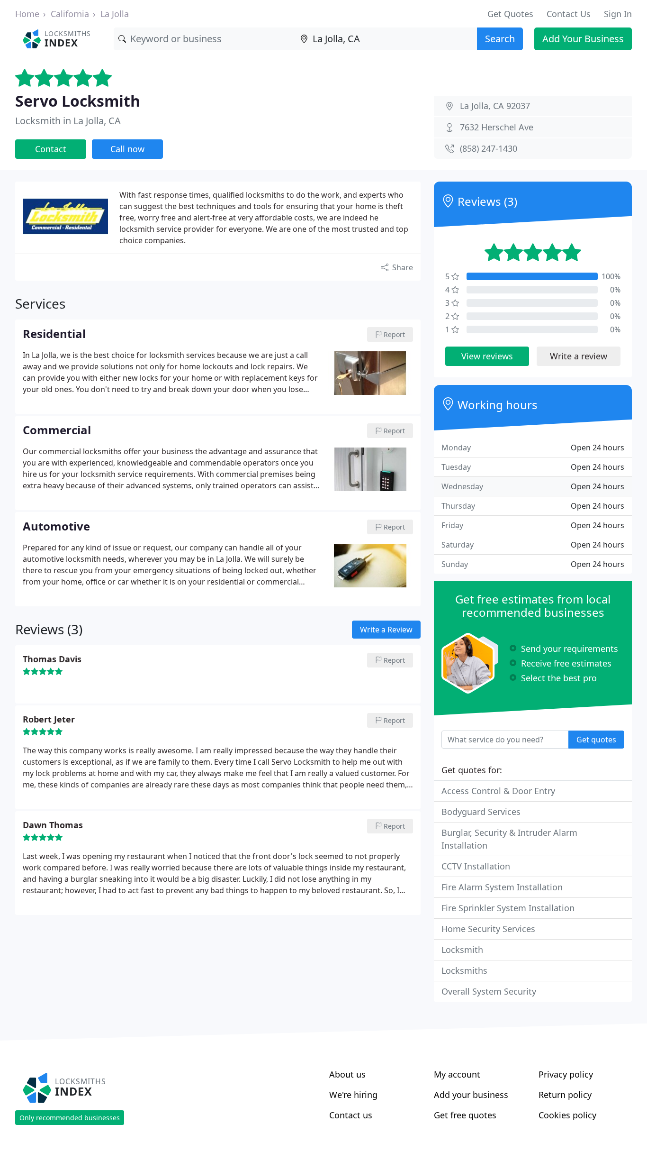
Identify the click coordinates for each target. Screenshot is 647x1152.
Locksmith (462, 949)
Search (500, 38)
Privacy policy (566, 1074)
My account (457, 1074)
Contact (50, 149)
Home (27, 13)
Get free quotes (465, 1115)
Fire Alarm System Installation (502, 887)
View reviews (487, 356)
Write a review (578, 356)
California (70, 13)
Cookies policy (567, 1115)
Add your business (471, 1094)
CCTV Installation (475, 866)
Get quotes (596, 739)
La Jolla (114, 13)
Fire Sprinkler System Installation (508, 908)
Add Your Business (583, 38)
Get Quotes (510, 13)
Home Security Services (488, 928)
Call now (127, 149)
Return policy (565, 1094)
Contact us (350, 1115)
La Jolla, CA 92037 (495, 105)
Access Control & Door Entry (498, 790)
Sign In (618, 13)
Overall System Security (488, 991)
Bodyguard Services (481, 811)
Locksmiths (464, 970)
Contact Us (569, 13)
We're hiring (353, 1094)
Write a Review (386, 629)
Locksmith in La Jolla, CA (68, 120)
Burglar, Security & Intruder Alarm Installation (509, 839)
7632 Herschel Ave (496, 127)
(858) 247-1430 (488, 148)
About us (347, 1074)
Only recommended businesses (69, 1117)
